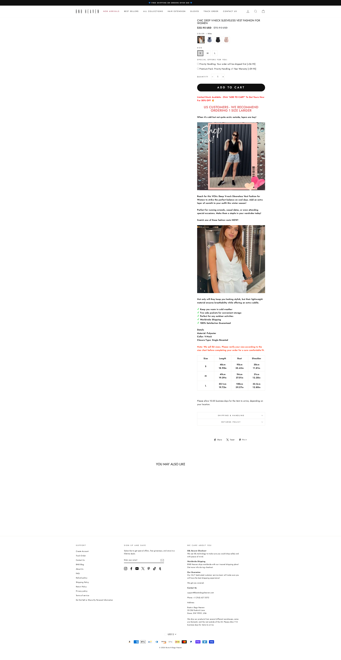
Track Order (81, 555)
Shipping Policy (82, 582)
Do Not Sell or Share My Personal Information (94, 600)
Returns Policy (231, 422)
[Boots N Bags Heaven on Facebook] (131, 568)
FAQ (78, 573)
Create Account (82, 551)
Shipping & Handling (231, 415)
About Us (79, 569)
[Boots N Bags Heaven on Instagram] (125, 568)
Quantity (202, 77)
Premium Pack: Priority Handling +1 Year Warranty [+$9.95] (228, 68)
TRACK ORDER (211, 11)
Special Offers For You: (212, 59)
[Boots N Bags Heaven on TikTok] (154, 568)
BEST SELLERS (131, 11)
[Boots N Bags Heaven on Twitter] (143, 568)
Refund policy (81, 577)
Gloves (194, 11)
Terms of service (82, 595)
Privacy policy (82, 591)
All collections (153, 11)
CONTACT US (230, 11)
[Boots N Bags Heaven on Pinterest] (148, 568)
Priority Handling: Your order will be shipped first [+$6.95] (227, 64)
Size (199, 48)
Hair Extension (177, 11)
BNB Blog (80, 564)
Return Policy (81, 586)
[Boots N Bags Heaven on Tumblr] (160, 568)
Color (204, 33)
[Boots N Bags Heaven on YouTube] (137, 568)
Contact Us (80, 560)
